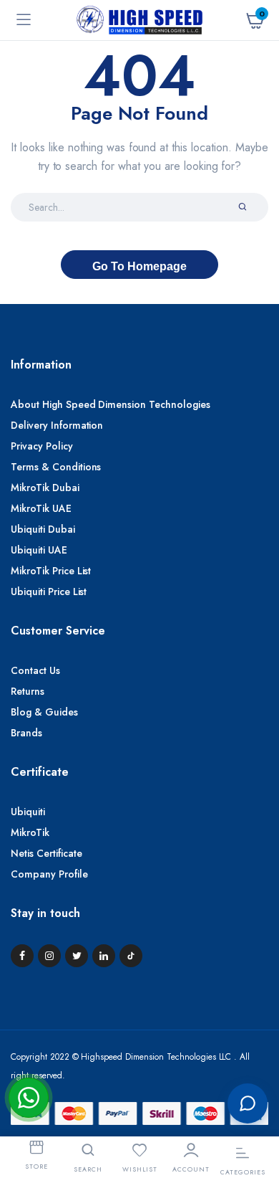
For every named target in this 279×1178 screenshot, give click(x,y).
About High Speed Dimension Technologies (110, 404)
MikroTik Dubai (45, 487)
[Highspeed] (139, 20)
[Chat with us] (247, 1103)
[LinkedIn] (103, 955)
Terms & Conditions (56, 467)
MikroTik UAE (41, 508)
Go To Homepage (139, 266)
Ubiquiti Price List (49, 591)
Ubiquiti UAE (39, 550)
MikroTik (30, 832)
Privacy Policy (42, 446)
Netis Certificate (46, 853)
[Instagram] (49, 955)
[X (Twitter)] (76, 955)
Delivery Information (57, 425)
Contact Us (35, 670)
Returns (27, 691)
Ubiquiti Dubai (43, 529)
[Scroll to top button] (256, 1056)
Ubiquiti (28, 811)
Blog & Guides (44, 712)
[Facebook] (22, 955)
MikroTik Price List (51, 571)
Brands (26, 733)
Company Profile (49, 874)
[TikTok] (130, 955)
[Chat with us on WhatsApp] (29, 1098)
